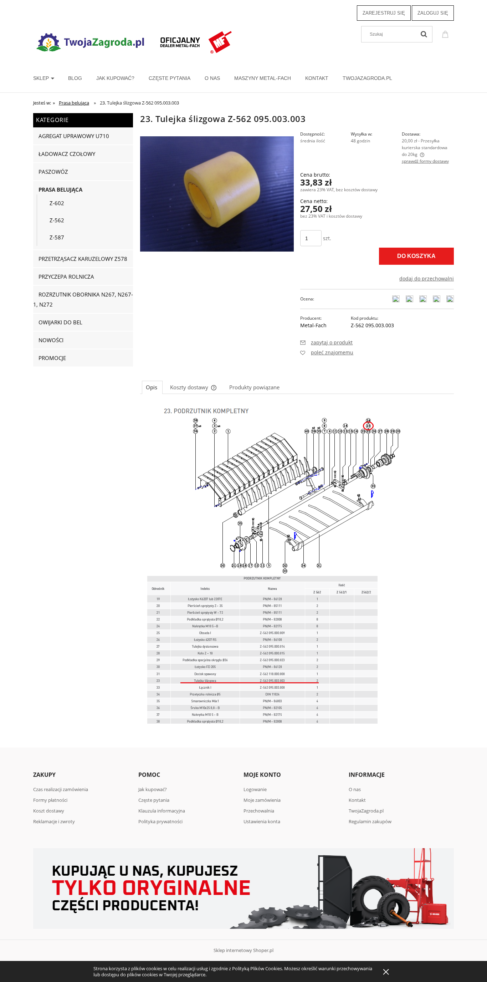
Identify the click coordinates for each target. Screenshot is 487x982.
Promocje (52, 357)
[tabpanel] (297, 568)
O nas (355, 789)
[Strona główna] (134, 41)
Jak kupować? (152, 789)
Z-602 (57, 203)
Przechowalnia (259, 811)
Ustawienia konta (262, 821)
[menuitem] (50, 78)
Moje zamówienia (262, 800)
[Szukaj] (424, 34)
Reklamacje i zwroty (54, 821)
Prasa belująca (60, 189)
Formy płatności (50, 800)
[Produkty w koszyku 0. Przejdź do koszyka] (446, 33)
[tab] (152, 387)
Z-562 (57, 220)
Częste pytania (153, 800)
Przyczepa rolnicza (66, 276)
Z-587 (57, 237)
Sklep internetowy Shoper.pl (243, 950)
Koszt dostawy (48, 811)
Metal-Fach (313, 325)
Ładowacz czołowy (67, 153)
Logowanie (255, 789)
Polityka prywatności (160, 821)
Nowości (51, 340)
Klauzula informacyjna (161, 811)
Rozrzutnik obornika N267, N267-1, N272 (83, 299)
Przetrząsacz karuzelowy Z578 (83, 258)
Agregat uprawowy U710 (74, 136)
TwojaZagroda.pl (366, 811)
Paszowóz (53, 171)
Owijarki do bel (60, 322)
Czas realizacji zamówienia (60, 789)
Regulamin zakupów (370, 821)
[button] (326, 342)
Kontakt (357, 800)
